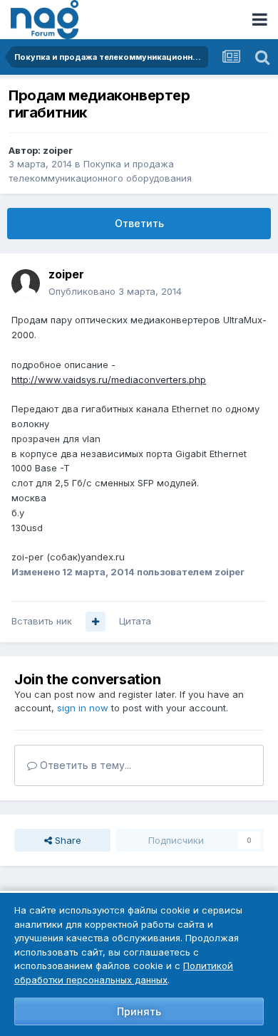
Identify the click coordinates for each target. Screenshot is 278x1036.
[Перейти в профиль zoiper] (25, 283)
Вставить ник (41, 621)
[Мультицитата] (95, 622)
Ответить (139, 223)
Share (66, 840)
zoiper (58, 150)
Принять (139, 1011)
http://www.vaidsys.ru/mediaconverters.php (108, 379)
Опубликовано (115, 291)
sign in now (82, 707)
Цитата (135, 621)
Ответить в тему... (84, 765)
